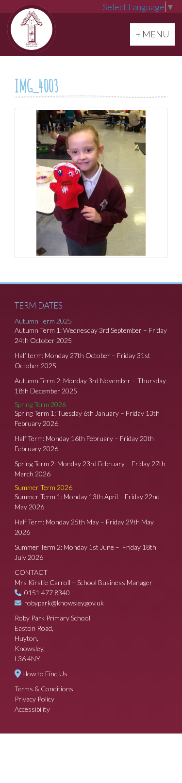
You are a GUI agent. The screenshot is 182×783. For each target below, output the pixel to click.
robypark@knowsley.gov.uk (64, 603)
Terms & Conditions (44, 689)
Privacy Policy (34, 699)
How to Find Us (44, 673)
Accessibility (32, 709)
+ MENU (155, 33)
